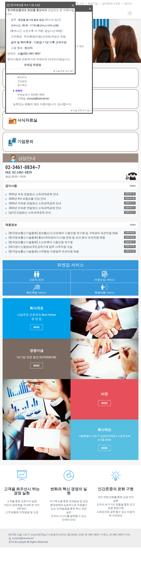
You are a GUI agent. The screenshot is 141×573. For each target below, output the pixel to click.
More (37, 327)
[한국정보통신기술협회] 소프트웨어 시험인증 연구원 (41, 242)
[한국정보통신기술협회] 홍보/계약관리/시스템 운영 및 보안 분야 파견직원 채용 (57, 237)
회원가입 (93, 3)
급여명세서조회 (111, 3)
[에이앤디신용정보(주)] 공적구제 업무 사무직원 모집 (40, 246)
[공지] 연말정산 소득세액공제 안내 (30, 212)
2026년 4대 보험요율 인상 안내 (27, 198)
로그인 (80, 3)
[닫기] (90, 9)
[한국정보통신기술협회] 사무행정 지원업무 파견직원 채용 (44, 251)
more (133, 185)
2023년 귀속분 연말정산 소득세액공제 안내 (35, 208)
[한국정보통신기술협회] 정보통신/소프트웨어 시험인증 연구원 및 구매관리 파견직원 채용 (63, 233)
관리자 (128, 3)
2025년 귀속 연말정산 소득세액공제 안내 (33, 194)
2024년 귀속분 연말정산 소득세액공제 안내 (35, 203)
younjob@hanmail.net (38, 98)
